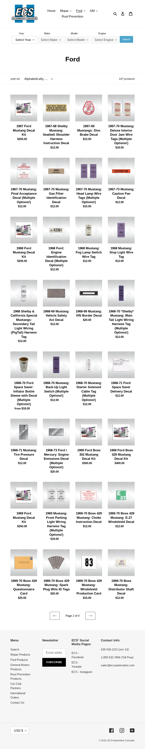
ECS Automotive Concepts (121, 740)
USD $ (18, 730)
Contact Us (17, 702)
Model (74, 33)
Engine (102, 33)
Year (21, 33)
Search (126, 39)
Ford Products (19, 659)
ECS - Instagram (82, 671)
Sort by (15, 79)
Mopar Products (20, 654)
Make (47, 33)
